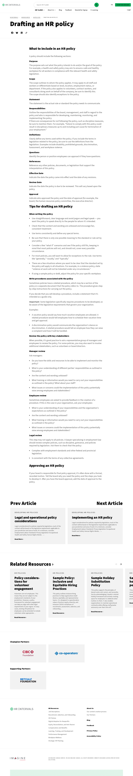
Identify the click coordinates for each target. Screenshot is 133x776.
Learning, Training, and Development (60, 731)
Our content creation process (96, 712)
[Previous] (116, 564)
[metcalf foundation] (28, 689)
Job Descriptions (54, 712)
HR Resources (25, 17)
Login (129, 10)
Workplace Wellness (55, 737)
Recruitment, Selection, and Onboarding (61, 715)
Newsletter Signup (81, 10)
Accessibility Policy (94, 736)
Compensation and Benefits (57, 728)
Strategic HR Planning (55, 741)
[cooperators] (66, 662)
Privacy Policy (92, 731)
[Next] (121, 564)
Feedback (68, 10)
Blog (60, 10)
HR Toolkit (39, 10)
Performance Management (57, 734)
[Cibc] (28, 662)
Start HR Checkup (123, 5)
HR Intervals (14, 17)
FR (112, 5)
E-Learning (94, 10)
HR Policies (36, 17)
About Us (51, 10)
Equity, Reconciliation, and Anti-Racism (61, 724)
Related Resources (30, 564)
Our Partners (91, 715)
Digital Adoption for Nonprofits (58, 721)
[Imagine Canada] (17, 760)
